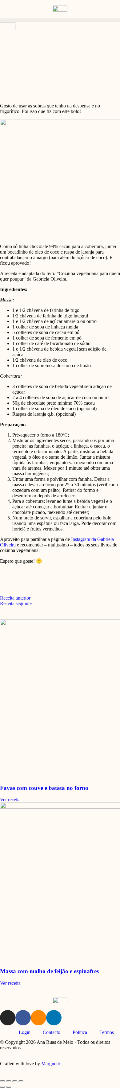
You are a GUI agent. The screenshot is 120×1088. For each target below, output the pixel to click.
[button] (60, 20)
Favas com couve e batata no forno (44, 788)
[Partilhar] (14, 1081)
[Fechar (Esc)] (20, 1081)
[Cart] (7, 26)
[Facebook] (23, 1017)
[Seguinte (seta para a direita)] (8, 1087)
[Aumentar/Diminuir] (2, 1081)
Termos (106, 1032)
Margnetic (51, 1063)
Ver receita (10, 799)
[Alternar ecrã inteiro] (8, 1081)
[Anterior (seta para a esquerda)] (2, 1087)
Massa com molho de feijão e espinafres (49, 971)
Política (80, 1032)
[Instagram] (7, 1017)
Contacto (51, 1032)
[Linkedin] (54, 1017)
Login (24, 1032)
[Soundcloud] (38, 1017)
